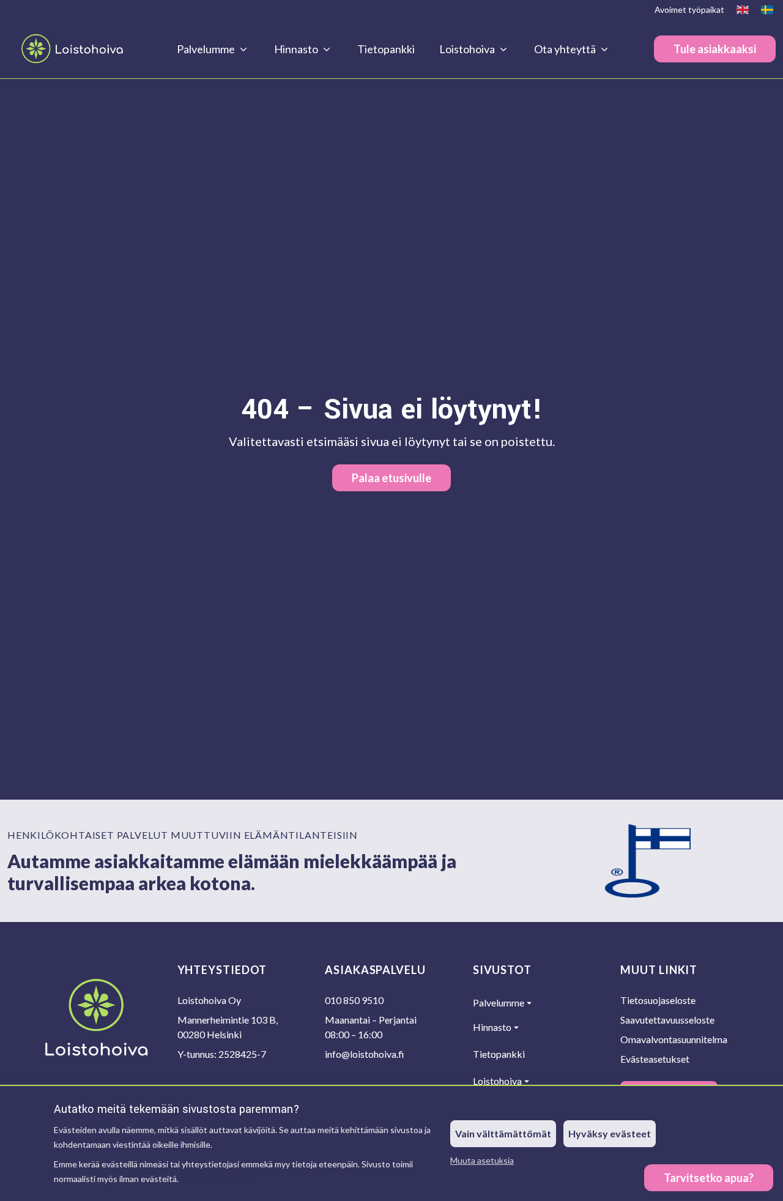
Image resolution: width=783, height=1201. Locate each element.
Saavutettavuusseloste (667, 1019)
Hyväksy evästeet (609, 1133)
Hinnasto (492, 1027)
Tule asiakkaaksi (715, 49)
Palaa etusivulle (391, 478)
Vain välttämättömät (503, 1133)
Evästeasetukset (654, 1059)
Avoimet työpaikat (689, 9)
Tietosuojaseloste (218, 1178)
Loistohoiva (497, 1081)
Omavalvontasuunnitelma (673, 1039)
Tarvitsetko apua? (709, 1177)
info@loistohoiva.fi (364, 1054)
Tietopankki (386, 49)
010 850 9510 (354, 1000)
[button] (708, 1177)
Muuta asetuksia (482, 1160)
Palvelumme (498, 1002)
